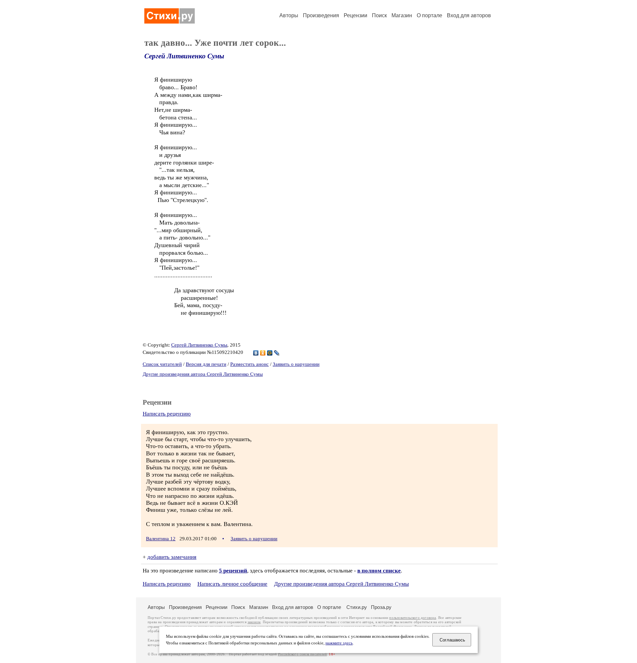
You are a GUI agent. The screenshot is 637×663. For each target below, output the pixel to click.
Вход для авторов (469, 15)
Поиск (379, 15)
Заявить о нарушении (296, 364)
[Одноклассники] (262, 353)
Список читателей (162, 364)
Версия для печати (206, 364)
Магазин (401, 15)
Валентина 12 (161, 538)
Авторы (288, 15)
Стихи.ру (356, 607)
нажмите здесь (339, 643)
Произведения (321, 15)
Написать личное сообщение (232, 584)
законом (254, 622)
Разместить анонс (249, 364)
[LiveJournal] (276, 353)
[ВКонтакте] (255, 353)
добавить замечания (171, 557)
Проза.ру (381, 607)
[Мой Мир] (269, 353)
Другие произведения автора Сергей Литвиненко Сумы (203, 374)
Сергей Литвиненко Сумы (184, 56)
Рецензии (355, 15)
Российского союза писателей (302, 654)
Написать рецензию (167, 414)
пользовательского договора (412, 618)
